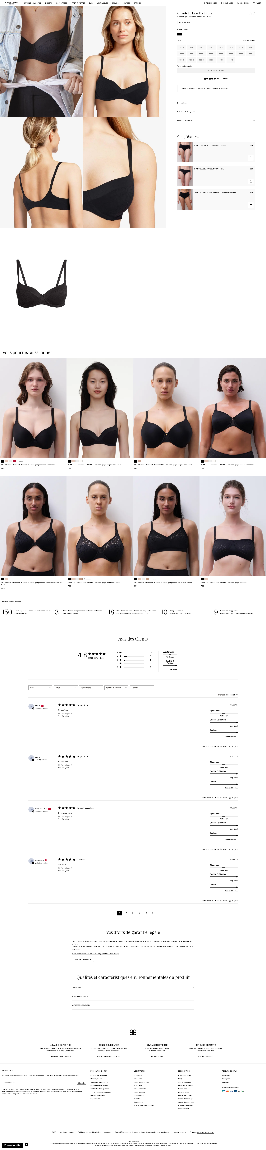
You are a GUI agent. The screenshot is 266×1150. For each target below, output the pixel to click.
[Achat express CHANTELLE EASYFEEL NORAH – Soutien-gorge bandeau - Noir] (261, 571)
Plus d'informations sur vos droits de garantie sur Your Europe (95, 953)
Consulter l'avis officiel (82, 959)
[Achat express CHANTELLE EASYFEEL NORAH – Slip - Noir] (251, 181)
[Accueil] (11, 3)
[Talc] (81, 461)
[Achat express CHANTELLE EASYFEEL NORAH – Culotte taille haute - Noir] (251, 205)
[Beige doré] (6, 461)
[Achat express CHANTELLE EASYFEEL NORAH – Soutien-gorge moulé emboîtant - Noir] (128, 571)
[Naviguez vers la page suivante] (153, 913)
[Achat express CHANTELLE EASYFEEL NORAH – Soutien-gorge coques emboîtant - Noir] (62, 453)
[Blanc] (10, 461)
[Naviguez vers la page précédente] (113, 913)
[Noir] (179, 34)
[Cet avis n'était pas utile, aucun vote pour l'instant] (235, 746)
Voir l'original (63, 716)
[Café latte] (81, 578)
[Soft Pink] (139, 461)
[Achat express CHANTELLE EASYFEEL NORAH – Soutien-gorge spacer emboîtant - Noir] (261, 453)
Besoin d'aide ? (14, 1145)
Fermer (26, 1144)
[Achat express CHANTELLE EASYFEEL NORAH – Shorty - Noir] (251, 158)
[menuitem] (32, 3)
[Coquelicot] (14, 461)
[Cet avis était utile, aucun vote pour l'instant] (230, 746)
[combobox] (40, 687)
